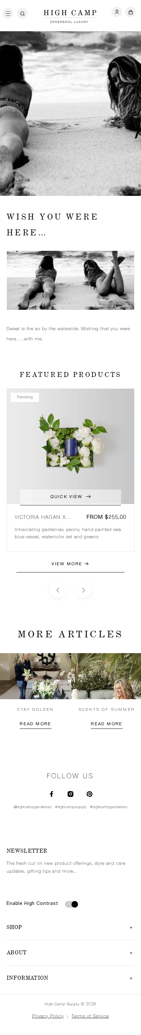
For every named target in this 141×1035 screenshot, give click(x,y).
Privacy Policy (48, 1016)
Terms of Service (90, 1016)
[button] (10, 14)
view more (67, 564)
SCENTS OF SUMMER (107, 710)
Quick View (66, 497)
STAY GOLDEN (35, 710)
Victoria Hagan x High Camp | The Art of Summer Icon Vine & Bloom (47, 518)
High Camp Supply (62, 1004)
